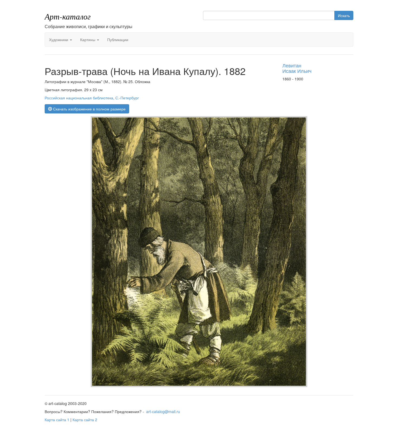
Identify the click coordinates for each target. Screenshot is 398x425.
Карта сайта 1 (57, 419)
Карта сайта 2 (85, 419)
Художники (59, 39)
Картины (88, 39)
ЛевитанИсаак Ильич (296, 68)
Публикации (117, 39)
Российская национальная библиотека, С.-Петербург (92, 97)
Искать (344, 15)
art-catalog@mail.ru (163, 411)
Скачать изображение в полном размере (89, 109)
